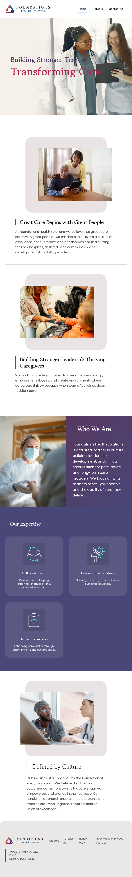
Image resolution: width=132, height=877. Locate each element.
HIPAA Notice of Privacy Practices (109, 841)
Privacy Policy (82, 841)
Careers (98, 9)
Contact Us (116, 9)
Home (82, 9)
